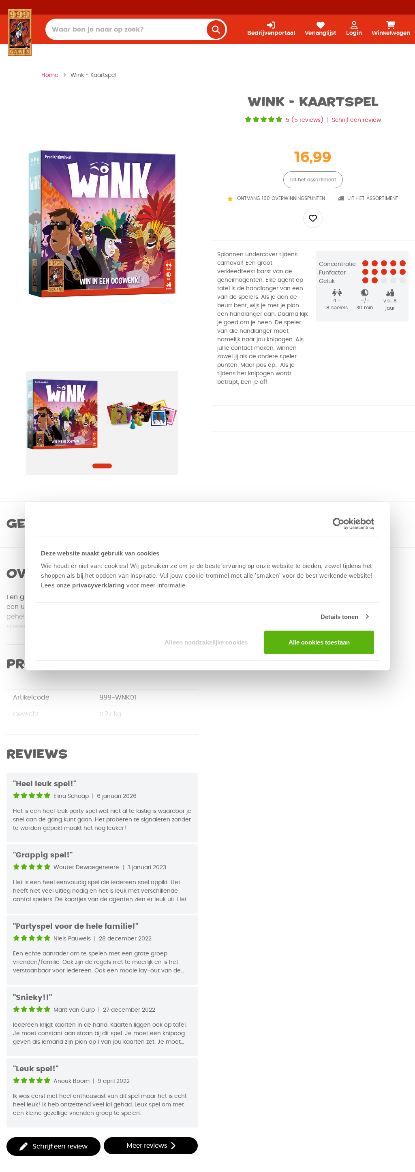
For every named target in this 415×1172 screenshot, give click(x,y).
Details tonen (339, 616)
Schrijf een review (356, 120)
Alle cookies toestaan (319, 642)
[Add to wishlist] (313, 218)
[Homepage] (20, 32)
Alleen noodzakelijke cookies (206, 642)
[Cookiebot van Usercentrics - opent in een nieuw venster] (338, 523)
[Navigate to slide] (102, 466)
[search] (216, 29)
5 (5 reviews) (305, 120)
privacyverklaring (98, 585)
